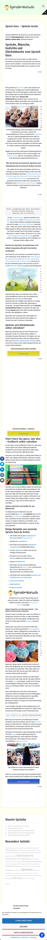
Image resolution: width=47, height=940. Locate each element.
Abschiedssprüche (13, 220)
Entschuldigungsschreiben (33, 852)
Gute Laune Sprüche (17, 581)
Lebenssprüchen (18, 217)
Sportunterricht (17, 870)
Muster (20, 866)
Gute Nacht (13, 861)
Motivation (13, 866)
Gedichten (37, 134)
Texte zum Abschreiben (26, 873)
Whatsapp (38, 875)
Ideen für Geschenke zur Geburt (18, 826)
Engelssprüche (15, 584)
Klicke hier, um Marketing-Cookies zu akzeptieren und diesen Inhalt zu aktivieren (23, 475)
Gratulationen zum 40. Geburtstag (27, 259)
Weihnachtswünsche (29, 875)
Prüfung (15, 569)
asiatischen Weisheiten (26, 224)
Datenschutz (25, 937)
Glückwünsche (20, 561)
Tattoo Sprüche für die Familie (26, 176)
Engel (21, 850)
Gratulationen (17, 516)
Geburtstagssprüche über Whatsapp (20, 236)
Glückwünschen (12, 156)
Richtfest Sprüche (16, 587)
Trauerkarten (22, 541)
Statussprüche (27, 538)
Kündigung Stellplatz (26, 864)
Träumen (35, 873)
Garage (12, 856)
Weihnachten (20, 875)
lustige (7, 866)
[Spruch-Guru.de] (19, 7)
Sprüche (27, 869)
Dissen (18, 850)
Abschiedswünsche (10, 848)
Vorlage (14, 875)
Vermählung (8, 875)
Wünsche (17, 878)
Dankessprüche (35, 848)
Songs (13, 734)
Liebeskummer (36, 864)
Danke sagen (26, 848)
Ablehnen (23, 927)
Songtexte (8, 870)
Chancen (13, 558)
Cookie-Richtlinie (15, 937)
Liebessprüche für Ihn (15, 828)
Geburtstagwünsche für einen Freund (18, 261)
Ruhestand (28, 866)
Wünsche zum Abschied (28, 878)
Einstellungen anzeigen (23, 933)
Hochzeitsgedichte (35, 861)
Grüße (21, 514)
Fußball (7, 856)
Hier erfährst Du (14, 715)
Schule (33, 866)
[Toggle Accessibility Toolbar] (42, 935)
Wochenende (8, 878)
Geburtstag (18, 299)
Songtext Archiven (21, 741)
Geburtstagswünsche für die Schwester (21, 830)
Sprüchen (20, 87)
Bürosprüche (19, 848)
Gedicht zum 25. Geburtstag (15, 266)
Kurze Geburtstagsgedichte (12, 864)
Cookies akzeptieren (23, 921)
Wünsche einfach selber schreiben (24, 341)
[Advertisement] (23, 79)
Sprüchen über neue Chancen (26, 183)
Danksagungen (10, 850)
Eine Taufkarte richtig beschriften (19, 835)
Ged (15, 856)
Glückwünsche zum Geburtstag (17, 859)
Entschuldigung (22, 852)
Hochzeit (26, 567)
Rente (23, 866)
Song (15, 681)
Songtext (29, 621)
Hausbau (19, 861)
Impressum (33, 937)
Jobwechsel (19, 550)
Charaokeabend (33, 629)
